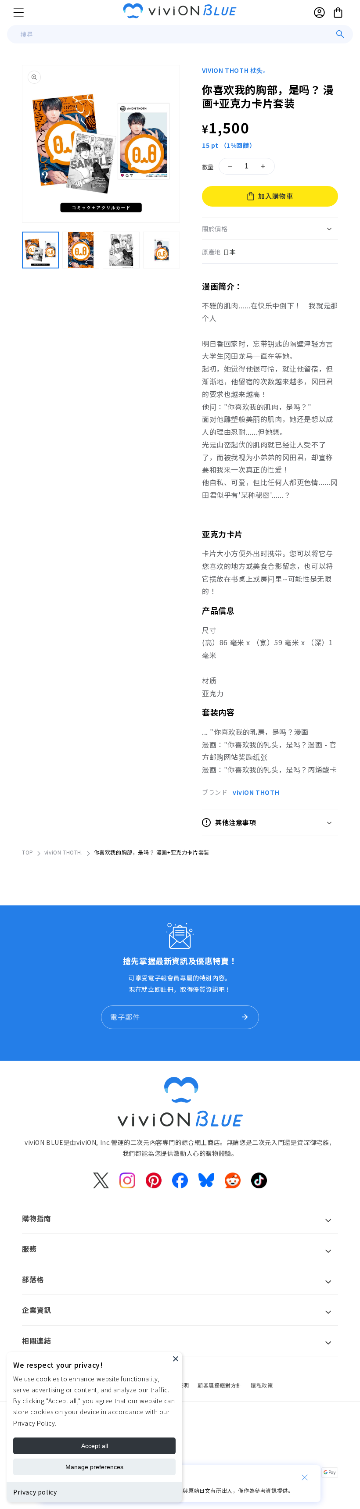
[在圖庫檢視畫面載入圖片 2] (80, 250)
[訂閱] (244, 1017)
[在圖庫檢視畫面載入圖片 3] (121, 250)
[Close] (175, 1358)
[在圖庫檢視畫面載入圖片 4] (161, 250)
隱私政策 (262, 1385)
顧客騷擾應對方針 (220, 1385)
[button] (18, 12)
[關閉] (304, 1477)
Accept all (94, 1445)
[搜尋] (340, 34)
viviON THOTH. (63, 852)
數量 (208, 167)
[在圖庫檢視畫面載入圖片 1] (40, 250)
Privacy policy (35, 1492)
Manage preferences (94, 1466)
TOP (27, 852)
